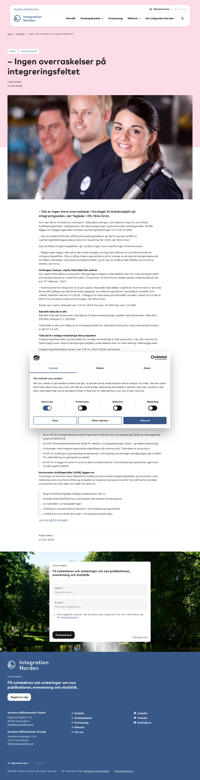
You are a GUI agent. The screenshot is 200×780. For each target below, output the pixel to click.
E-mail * (59, 602)
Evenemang (115, 18)
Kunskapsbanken (90, 18)
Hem (10, 33)
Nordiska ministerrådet (96, 771)
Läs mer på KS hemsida (53, 520)
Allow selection (100, 420)
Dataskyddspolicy (123, 771)
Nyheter (20, 33)
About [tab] (147, 368)
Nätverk (133, 18)
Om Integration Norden (159, 18)
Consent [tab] (53, 368)
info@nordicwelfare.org (20, 724)
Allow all (145, 420)
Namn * (59, 588)
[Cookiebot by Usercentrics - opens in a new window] (153, 357)
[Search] (182, 18)
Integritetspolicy (70, 617)
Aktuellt (70, 18)
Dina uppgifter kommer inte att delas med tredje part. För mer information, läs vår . (100, 616)
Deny (55, 420)
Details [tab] (100, 368)
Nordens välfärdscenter (26, 9)
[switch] (82, 408)
